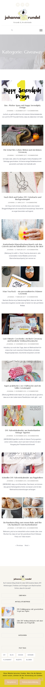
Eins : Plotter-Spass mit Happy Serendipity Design (22, 106)
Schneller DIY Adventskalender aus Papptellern (22, 477)
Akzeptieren (11, 682)
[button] (12, 30)
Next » (27, 545)
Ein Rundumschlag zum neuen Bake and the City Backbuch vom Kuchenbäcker (22, 523)
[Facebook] (18, 5)
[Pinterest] (27, 5)
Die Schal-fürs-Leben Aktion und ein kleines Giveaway (22, 151)
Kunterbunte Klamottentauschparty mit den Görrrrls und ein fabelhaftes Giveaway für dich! (22, 245)
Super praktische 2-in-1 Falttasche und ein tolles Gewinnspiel (22, 387)
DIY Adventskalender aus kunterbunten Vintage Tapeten (22, 431)
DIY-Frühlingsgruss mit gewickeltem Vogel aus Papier (30, 610)
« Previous (19, 545)
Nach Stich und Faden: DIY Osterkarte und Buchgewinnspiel (22, 198)
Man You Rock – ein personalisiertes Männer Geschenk (22, 292)
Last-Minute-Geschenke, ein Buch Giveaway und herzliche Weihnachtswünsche (22, 339)
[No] (40, 679)
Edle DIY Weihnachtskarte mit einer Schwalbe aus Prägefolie (30, 622)
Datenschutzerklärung (30, 682)
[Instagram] (22, 5)
